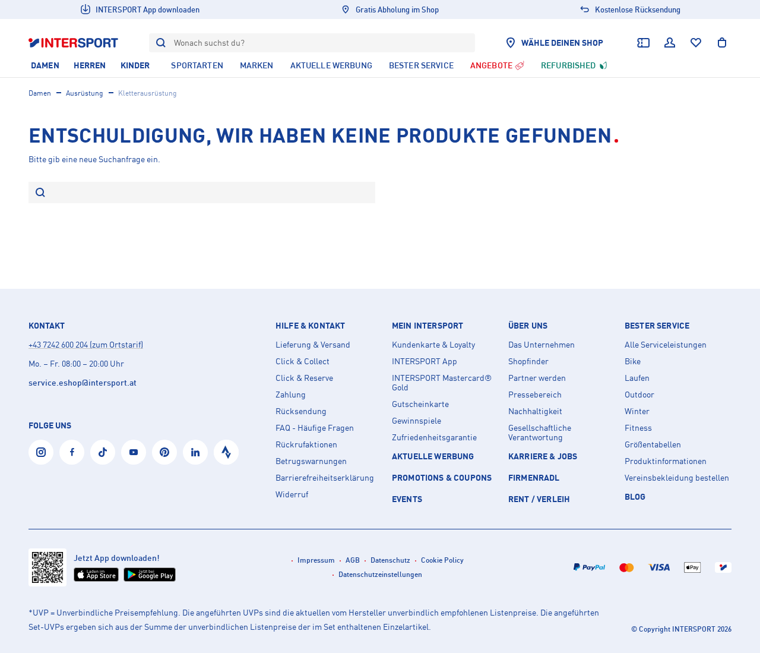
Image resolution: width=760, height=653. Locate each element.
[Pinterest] (164, 452)
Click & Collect (303, 361)
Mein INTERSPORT (427, 325)
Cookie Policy (442, 560)
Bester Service (657, 325)
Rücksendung (301, 411)
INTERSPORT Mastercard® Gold (442, 382)
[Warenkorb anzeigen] (722, 43)
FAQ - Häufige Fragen (315, 428)
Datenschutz (390, 560)
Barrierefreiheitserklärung (325, 477)
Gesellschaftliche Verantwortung (539, 432)
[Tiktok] (102, 452)
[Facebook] (71, 452)
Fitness (638, 428)
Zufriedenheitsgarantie (434, 437)
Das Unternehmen (541, 344)
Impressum (316, 560)
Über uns (527, 325)
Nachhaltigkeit (535, 411)
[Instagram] (40, 452)
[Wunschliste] (696, 43)
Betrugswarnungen (311, 461)
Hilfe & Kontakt (310, 325)
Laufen (637, 378)
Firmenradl (534, 477)
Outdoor (639, 394)
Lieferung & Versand (313, 344)
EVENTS (407, 499)
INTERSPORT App (424, 361)
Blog (635, 496)
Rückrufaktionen (306, 444)
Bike (633, 361)
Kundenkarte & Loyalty (433, 344)
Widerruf (292, 494)
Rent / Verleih (539, 499)
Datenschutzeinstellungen (380, 574)
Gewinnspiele (416, 420)
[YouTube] (133, 452)
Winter (637, 411)
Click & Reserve (304, 378)
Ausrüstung (84, 93)
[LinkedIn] (195, 452)
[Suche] (40, 193)
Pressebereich (535, 394)
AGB (353, 560)
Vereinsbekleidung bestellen (677, 477)
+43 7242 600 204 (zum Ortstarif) (85, 344)
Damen (39, 93)
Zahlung (291, 394)
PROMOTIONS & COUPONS (442, 477)
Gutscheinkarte (420, 404)
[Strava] (226, 452)
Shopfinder (528, 361)
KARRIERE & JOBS (542, 456)
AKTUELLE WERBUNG (433, 456)
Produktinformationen (666, 461)
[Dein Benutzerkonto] (670, 43)
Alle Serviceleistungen (666, 344)
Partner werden (537, 378)
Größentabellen (653, 444)
